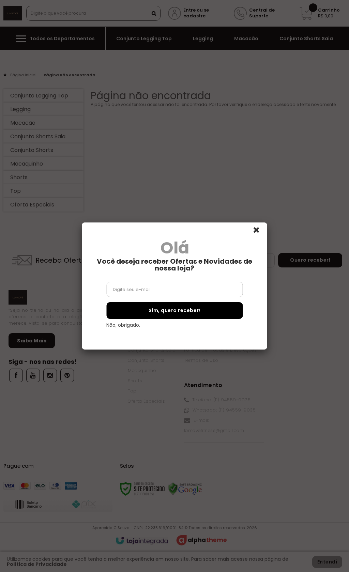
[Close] (259, 232)
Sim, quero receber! (175, 310)
